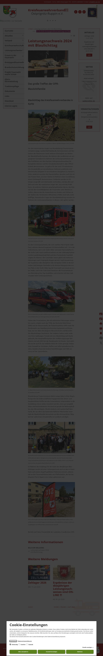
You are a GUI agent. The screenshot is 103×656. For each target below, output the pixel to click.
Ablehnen (79, 651)
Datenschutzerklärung (25, 641)
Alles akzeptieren (23, 651)
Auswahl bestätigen (51, 651)
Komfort (23, 644)
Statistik (30, 644)
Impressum (13, 641)
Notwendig (14, 644)
